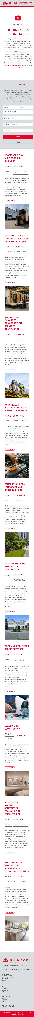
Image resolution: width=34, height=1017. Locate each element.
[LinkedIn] (3, 1006)
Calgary (4, 998)
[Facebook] (6, 1006)
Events (4, 980)
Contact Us (5, 990)
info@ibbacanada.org (25, 969)
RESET (18, 142)
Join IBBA (4, 991)
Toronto (4, 1001)
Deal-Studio (21, 1014)
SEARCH (18, 137)
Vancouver (5, 1003)
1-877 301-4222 (10, 969)
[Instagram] (10, 1006)
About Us (4, 987)
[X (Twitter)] (13, 1006)
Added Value (5, 979)
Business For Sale (7, 975)
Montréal (4, 999)
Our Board (5, 988)
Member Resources (7, 977)
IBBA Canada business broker (12, 65)
